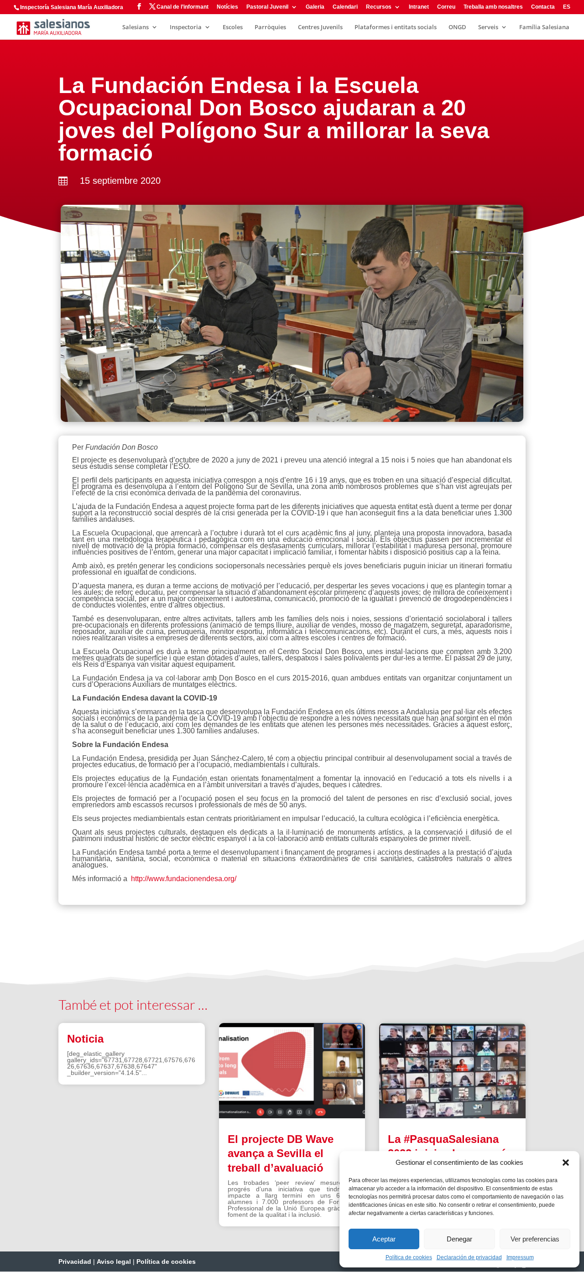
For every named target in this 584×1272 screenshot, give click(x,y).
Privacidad (74, 1261)
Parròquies (270, 27)
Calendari (345, 7)
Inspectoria (186, 27)
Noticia (85, 1039)
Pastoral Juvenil (267, 7)
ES (566, 7)
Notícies (227, 7)
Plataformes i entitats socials (396, 27)
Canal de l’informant (182, 7)
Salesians (135, 27)
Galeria (315, 7)
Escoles (233, 27)
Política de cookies (409, 1257)
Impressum (520, 1257)
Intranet (419, 7)
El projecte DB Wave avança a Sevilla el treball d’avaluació (281, 1153)
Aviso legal (114, 1261)
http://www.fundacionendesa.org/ (183, 879)
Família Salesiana (544, 27)
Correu (446, 7)
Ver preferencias (535, 1239)
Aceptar (384, 1239)
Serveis (488, 27)
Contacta (543, 7)
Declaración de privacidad (469, 1257)
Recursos (378, 7)
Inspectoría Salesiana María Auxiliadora (71, 7)
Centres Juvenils (320, 27)
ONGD (457, 27)
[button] (565, 1162)
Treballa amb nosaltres (493, 7)
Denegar (459, 1239)
